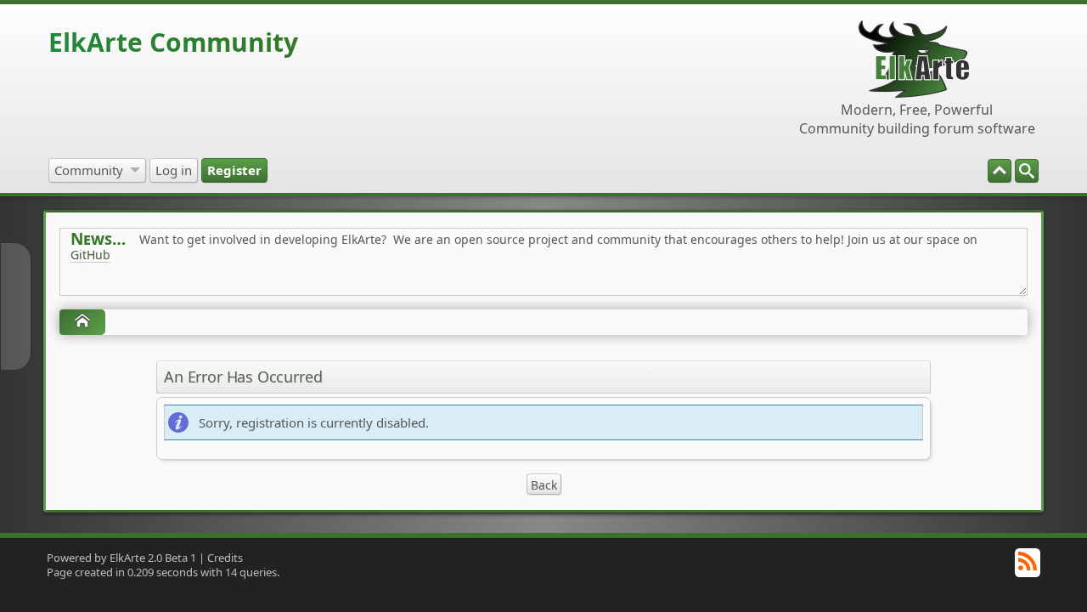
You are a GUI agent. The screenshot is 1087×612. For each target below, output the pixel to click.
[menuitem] (1027, 171)
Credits (225, 557)
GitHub (90, 254)
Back (544, 485)
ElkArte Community (173, 42)
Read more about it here (140, 293)
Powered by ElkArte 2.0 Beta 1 (121, 557)
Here (337, 293)
